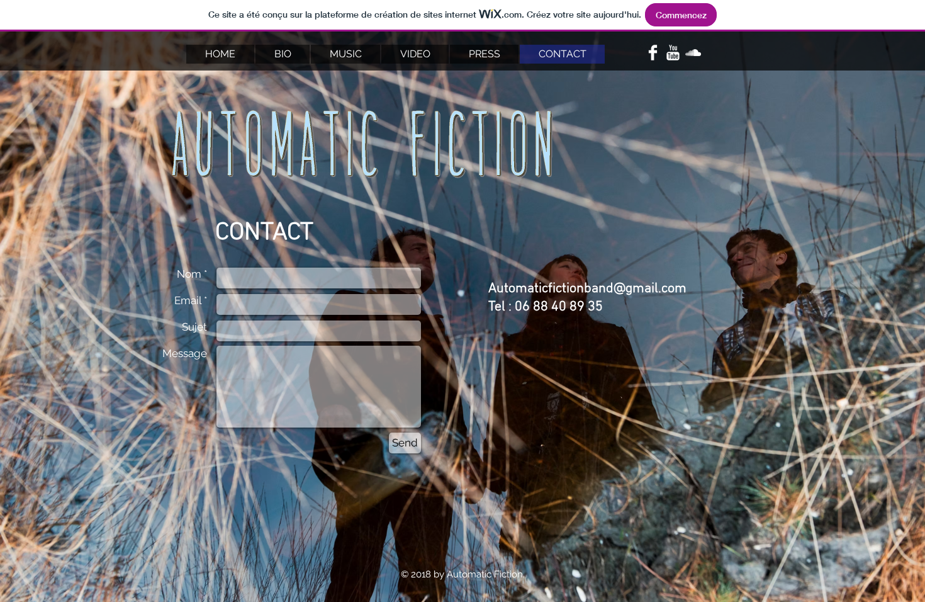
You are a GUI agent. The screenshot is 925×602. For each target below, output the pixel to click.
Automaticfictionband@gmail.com (587, 288)
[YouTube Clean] (673, 52)
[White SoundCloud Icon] (693, 52)
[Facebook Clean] (653, 52)
